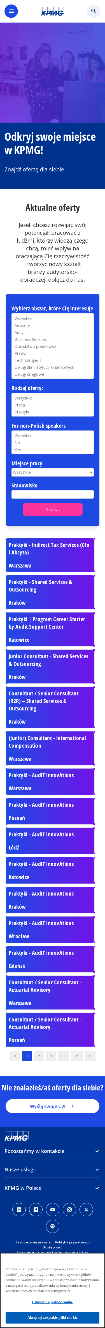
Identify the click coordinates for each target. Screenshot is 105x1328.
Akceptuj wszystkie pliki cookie (52, 1317)
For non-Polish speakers (38, 425)
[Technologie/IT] (53, 360)
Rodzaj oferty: (27, 388)
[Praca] (53, 404)
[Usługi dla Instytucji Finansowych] (53, 367)
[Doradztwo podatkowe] (53, 346)
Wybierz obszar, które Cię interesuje (52, 308)
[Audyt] (53, 332)
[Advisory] (53, 325)
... (63, 1056)
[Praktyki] (53, 411)
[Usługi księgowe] (53, 374)
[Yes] (53, 449)
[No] (53, 442)
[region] (52, 1290)
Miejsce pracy (27, 463)
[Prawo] (53, 353)
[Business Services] (53, 339)
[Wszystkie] (53, 435)
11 (77, 1056)
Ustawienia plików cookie (52, 1302)
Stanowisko (24, 485)
